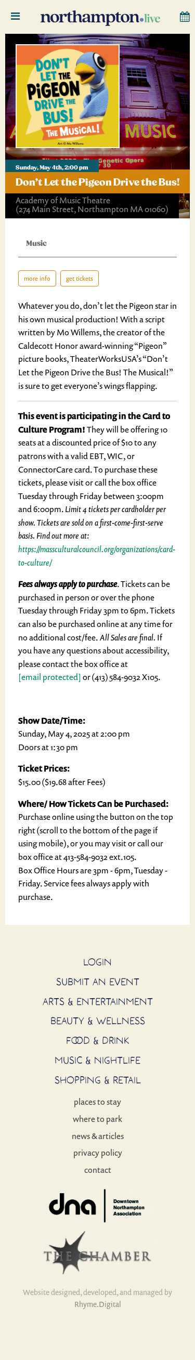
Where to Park (97, 1118)
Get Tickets (79, 278)
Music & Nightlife (97, 1060)
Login (97, 962)
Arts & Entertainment (98, 1001)
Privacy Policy (97, 1152)
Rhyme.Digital (97, 1304)
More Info (37, 278)
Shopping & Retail (98, 1080)
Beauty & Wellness (97, 1020)
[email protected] (49, 677)
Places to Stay (97, 1101)
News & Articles (98, 1136)
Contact (97, 1169)
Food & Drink (97, 1040)
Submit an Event (97, 981)
